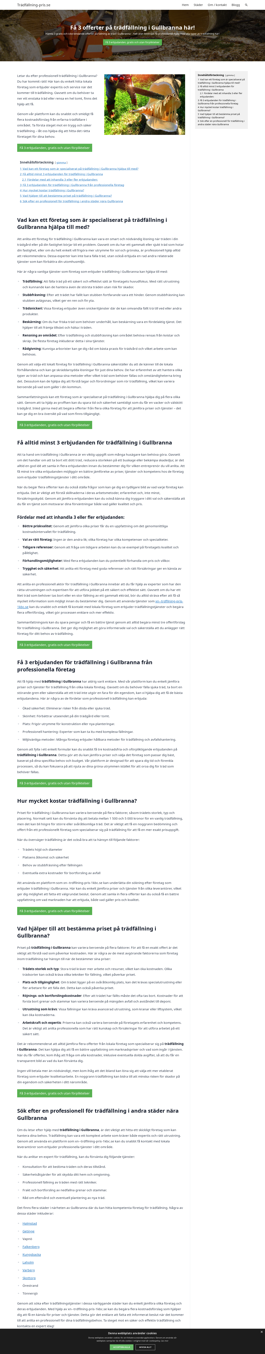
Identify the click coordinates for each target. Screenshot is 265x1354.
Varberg (29, 1270)
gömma (61, 162)
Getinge (29, 1231)
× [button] (261, 1332)
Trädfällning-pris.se (33, 4)
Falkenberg (31, 1246)
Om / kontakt (217, 5)
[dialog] (132, 1341)
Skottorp (29, 1278)
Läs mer (164, 1340)
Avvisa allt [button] (145, 1347)
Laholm (28, 1262)
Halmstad (30, 1223)
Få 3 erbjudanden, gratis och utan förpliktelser (132, 42)
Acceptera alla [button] (121, 1347)
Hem (185, 5)
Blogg (236, 5)
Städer (198, 5)
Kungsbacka (32, 1254)
